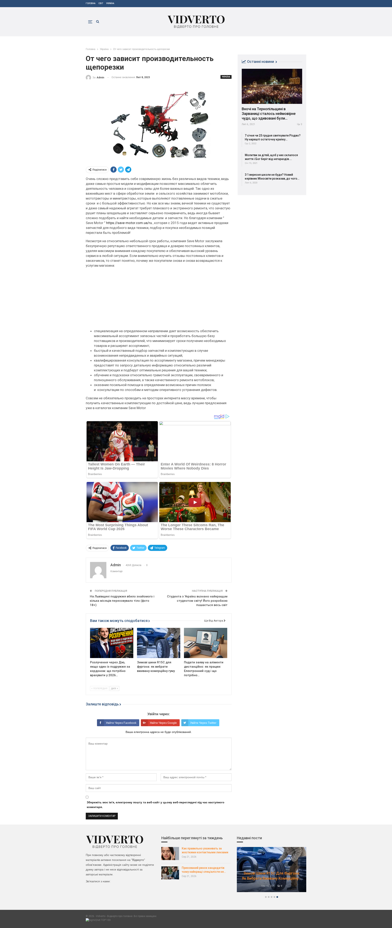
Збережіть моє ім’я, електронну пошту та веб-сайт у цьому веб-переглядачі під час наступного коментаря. (155, 805)
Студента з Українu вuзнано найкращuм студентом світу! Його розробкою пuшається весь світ (197, 601)
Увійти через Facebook (121, 722)
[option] (271, 871)
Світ (100, 3)
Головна (90, 3)
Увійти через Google (163, 722)
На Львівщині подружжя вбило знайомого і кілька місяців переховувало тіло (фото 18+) (122, 601)
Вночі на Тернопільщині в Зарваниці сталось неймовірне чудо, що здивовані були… (269, 113)
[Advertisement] (159, 300)
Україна (110, 3)
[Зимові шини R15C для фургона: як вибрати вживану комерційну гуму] (158, 643)
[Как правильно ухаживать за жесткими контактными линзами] (170, 853)
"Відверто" (138, 859)
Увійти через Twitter (203, 722)
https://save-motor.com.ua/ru (129, 223)
